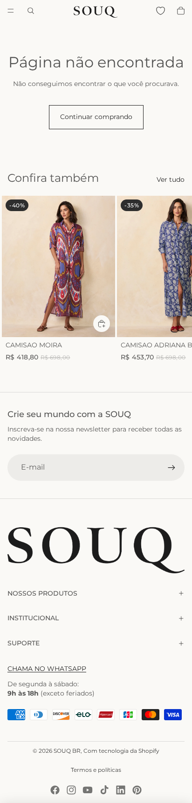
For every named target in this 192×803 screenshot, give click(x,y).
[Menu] (10, 10)
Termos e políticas (96, 769)
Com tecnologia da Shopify (121, 750)
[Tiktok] (104, 790)
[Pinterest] (137, 790)
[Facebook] (55, 790)
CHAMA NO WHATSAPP (46, 668)
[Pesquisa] (31, 10)
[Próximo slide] (174, 283)
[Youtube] (87, 790)
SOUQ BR (67, 750)
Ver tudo (171, 179)
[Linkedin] (120, 790)
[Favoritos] (160, 10)
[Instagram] (71, 790)
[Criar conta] (171, 467)
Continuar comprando (96, 117)
